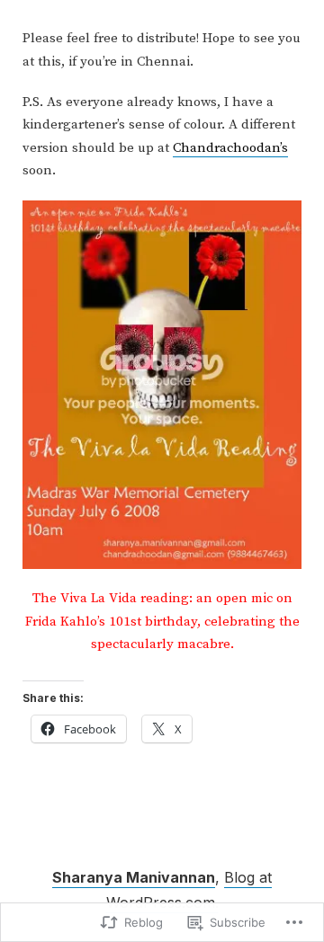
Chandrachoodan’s (230, 147)
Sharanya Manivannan (133, 877)
